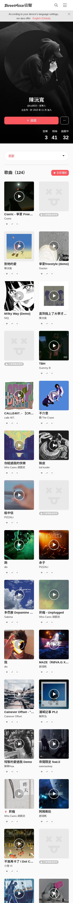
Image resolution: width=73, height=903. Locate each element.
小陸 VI (8, 865)
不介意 (43, 413)
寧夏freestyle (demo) (54, 264)
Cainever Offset (13, 716)
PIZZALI (8, 517)
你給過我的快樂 (15, 463)
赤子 (42, 562)
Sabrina (8, 616)
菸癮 (11, 811)
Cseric (8, 218)
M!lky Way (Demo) (17, 313)
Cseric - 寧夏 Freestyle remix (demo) (30, 214)
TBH (42, 363)
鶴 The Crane (46, 417)
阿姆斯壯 (45, 811)
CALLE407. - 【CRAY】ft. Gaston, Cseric (33, 413)
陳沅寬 (8, 268)
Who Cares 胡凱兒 (14, 467)
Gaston (43, 268)
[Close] (69, 14)
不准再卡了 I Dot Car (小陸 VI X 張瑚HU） (33, 861)
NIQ (6, 318)
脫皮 (42, 463)
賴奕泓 (43, 716)
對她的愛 (10, 264)
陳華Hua (9, 766)
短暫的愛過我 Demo (18, 762)
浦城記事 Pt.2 (48, 712)
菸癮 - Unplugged (51, 612)
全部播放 (62, 172)
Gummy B (45, 367)
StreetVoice (18, 5)
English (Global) (41, 18)
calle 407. (9, 417)
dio (5, 567)
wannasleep (45, 766)
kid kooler (44, 467)
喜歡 (11, 156)
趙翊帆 (43, 666)
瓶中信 (8, 513)
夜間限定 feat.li (49, 762)
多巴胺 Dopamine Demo (21, 612)
